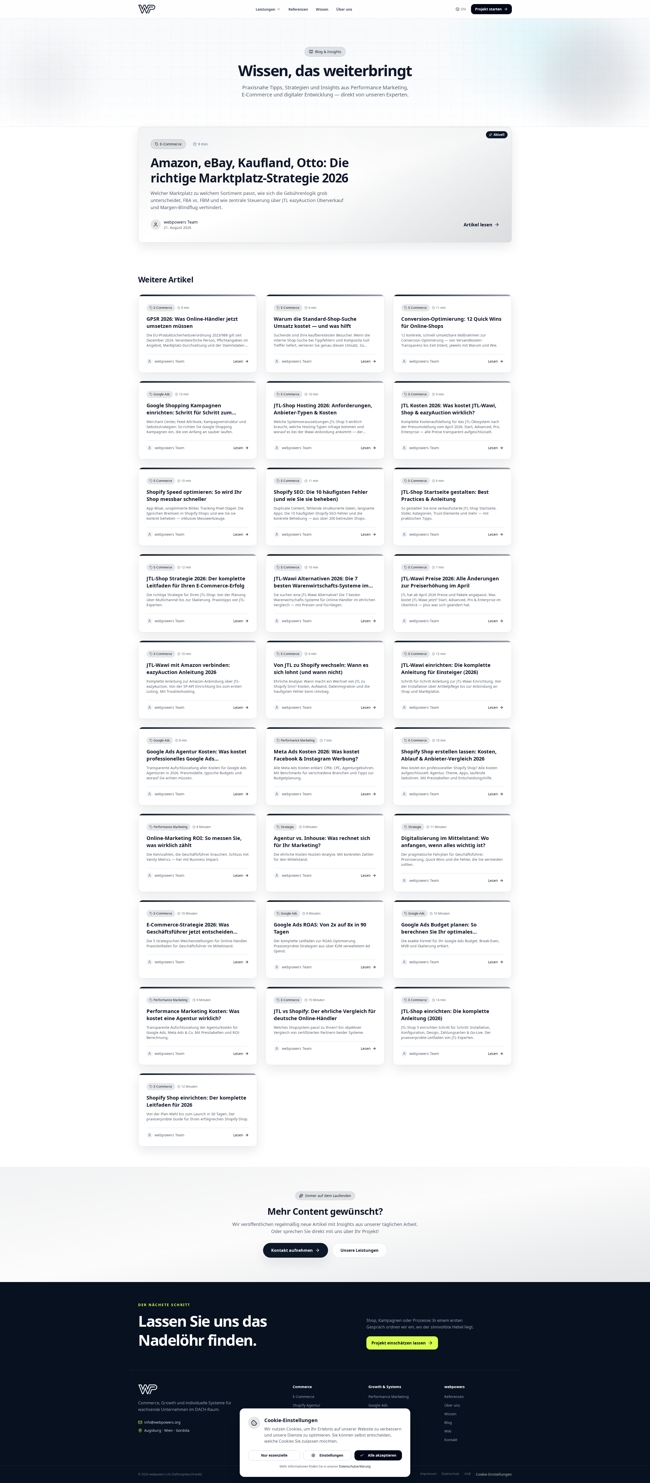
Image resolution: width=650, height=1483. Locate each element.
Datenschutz (450, 1474)
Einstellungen (331, 1455)
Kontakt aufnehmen (292, 1250)
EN (463, 9)
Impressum (428, 1474)
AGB (467, 1474)
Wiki (447, 1431)
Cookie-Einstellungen (494, 1474)
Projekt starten (488, 9)
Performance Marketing (388, 1396)
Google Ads (378, 1405)
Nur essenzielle (274, 1455)
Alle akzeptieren (382, 1455)
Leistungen (265, 9)
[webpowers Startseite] (146, 9)
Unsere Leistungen (359, 1250)
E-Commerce (303, 1396)
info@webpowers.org (162, 1422)
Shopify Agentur (306, 1405)
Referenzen (298, 9)
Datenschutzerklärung (354, 1466)
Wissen (322, 9)
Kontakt (450, 1439)
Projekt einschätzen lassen (398, 1343)
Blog (448, 1422)
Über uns (344, 9)
